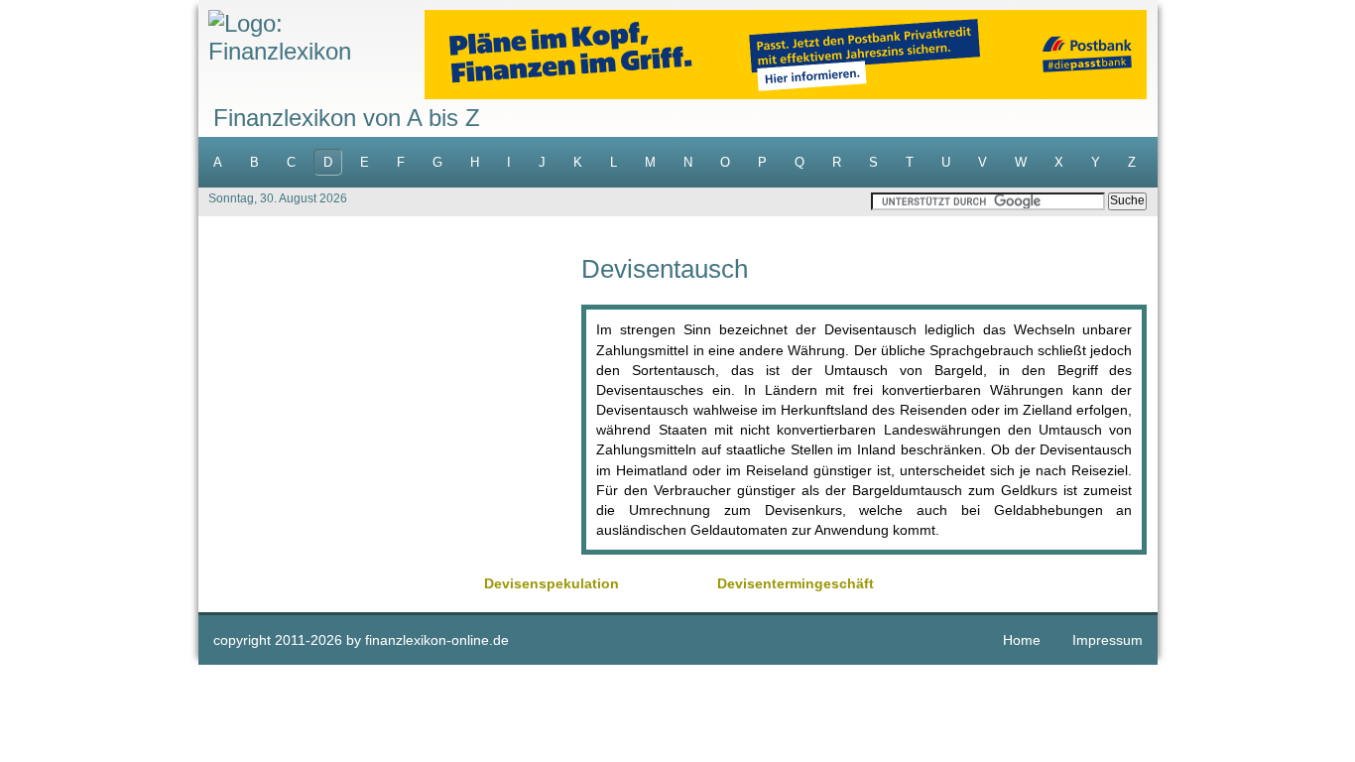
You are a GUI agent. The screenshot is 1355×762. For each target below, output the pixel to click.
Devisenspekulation (551, 583)
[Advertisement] (389, 395)
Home (1022, 640)
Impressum (1107, 640)
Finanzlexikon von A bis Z (346, 117)
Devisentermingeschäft (795, 583)
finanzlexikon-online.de (437, 640)
